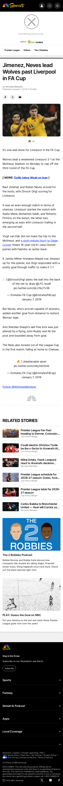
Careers (16, 753)
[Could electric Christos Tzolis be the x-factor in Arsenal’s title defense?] (11, 447)
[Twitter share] (12, 97)
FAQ (42, 753)
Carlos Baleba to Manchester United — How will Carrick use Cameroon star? (39, 505)
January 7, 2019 (31, 299)
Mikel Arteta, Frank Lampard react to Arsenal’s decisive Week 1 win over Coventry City (40, 461)
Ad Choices (37, 755)
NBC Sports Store (11, 755)
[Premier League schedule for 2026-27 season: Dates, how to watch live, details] (11, 477)
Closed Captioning (30, 753)
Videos (27, 50)
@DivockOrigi (16, 279)
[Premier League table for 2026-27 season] (11, 492)
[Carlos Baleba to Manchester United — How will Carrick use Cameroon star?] (11, 506)
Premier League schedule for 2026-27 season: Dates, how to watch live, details (39, 476)
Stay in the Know (11, 656)
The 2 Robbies (41, 50)
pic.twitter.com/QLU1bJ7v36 (32, 288)
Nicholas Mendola (14, 86)
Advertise (7, 753)
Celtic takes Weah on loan (31, 177)
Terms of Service (45, 757)
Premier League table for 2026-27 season (40, 491)
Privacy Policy (50, 755)
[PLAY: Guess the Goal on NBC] (31, 594)
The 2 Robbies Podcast (17, 555)
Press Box (25, 755)
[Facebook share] (5, 97)
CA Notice (31, 757)
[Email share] (20, 97)
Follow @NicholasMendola (19, 386)
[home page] (14, 6)
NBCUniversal (20, 762)
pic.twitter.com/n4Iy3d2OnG (31, 366)
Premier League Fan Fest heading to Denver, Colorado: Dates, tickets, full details (39, 432)
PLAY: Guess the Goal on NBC (22, 615)
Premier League (12, 50)
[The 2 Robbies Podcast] (31, 534)
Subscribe (9, 668)
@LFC (40, 283)
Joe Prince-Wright (29, 436)
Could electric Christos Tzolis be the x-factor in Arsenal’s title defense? (40, 446)
